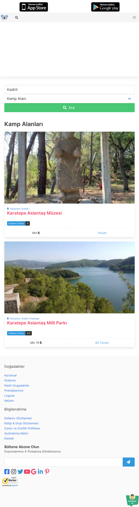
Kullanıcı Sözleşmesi (18, 418)
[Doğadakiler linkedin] (41, 471)
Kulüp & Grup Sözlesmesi (21, 423)
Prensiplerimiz (14, 390)
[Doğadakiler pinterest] (47, 471)
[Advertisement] (69, 49)
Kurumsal (10, 375)
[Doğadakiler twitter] (21, 471)
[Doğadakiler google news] (34, 471)
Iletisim (9, 400)
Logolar (9, 395)
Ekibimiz (10, 380)
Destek (9, 438)
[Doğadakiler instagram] (14, 471)
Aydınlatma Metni (16, 433)
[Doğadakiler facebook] (7, 471)
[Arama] (17, 17)
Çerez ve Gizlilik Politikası (22, 428)
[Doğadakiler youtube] (27, 471)
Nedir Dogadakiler (16, 385)
